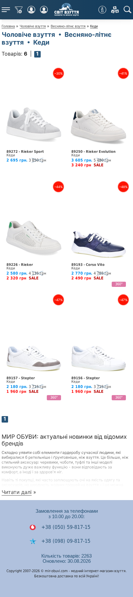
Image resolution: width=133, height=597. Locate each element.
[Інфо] (102, 10)
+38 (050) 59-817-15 (65, 527)
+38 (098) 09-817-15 (65, 541)
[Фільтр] (19, 10)
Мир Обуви (66, 9)
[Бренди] (115, 10)
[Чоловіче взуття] (44, 10)
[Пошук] (127, 10)
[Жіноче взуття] (31, 10)
